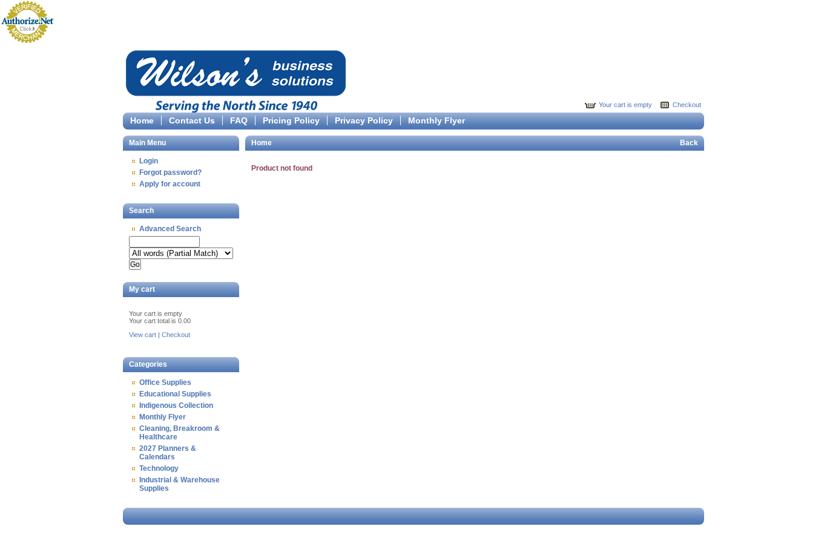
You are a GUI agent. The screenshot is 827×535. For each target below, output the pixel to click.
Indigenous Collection (176, 405)
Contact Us (192, 120)
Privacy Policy (364, 120)
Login (148, 161)
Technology (159, 468)
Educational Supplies (175, 394)
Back (689, 143)
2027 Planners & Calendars (167, 452)
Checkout (687, 104)
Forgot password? (170, 172)
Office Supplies (165, 382)
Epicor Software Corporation (236, 80)
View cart (142, 334)
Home (142, 120)
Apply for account (169, 184)
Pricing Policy (291, 120)
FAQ (239, 120)
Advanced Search (170, 229)
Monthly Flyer (436, 120)
